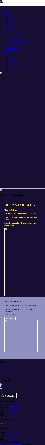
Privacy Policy (5, 444)
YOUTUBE (13, 411)
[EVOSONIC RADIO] (2, 190)
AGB (13, 444)
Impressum (25, 442)
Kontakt (19, 444)
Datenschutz (34, 442)
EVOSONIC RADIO (7, 7)
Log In (6, 11)
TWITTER (13, 410)
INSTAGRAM (15, 408)
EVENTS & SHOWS (15, 432)
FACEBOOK (14, 406)
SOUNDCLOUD (16, 413)
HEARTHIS (14, 415)
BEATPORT (10, 434)
